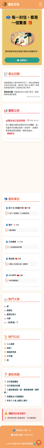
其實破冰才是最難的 (15, 397)
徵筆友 (9, 310)
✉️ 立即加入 (22, 60)
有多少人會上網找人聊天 (17, 401)
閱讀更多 (11, 134)
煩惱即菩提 (11, 352)
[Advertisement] (22, 168)
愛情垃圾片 (11, 314)
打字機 (9, 356)
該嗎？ (9, 348)
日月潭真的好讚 (13, 386)
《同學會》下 (12, 323)
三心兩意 (10, 344)
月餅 (9, 318)
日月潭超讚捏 (12, 382)
